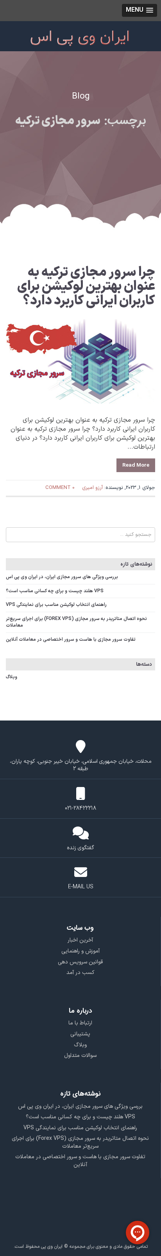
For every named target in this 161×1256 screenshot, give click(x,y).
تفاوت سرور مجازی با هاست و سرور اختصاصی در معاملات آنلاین (71, 639)
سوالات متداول (80, 1055)
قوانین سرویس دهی (80, 962)
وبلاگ (11, 677)
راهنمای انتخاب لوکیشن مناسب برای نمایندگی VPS (56, 604)
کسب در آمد (80, 973)
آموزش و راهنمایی (80, 951)
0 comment (60, 488)
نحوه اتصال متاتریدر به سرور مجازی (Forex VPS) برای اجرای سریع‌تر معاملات (76, 622)
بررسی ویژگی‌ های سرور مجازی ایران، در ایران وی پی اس (62, 576)
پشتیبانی (80, 1034)
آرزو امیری (92, 488)
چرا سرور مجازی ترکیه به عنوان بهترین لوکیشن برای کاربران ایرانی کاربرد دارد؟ (86, 287)
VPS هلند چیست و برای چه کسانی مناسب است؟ (55, 591)
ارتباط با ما (80, 1023)
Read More (135, 465)
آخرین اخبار (80, 940)
